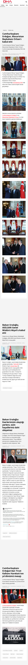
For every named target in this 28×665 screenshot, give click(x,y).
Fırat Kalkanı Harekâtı (7, 650)
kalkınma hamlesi (13, 533)
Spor (7, 5)
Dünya (11, 5)
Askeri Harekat (20, 654)
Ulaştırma (5, 433)
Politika (2, 5)
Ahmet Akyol (13, 366)
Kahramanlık (12, 657)
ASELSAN (10, 338)
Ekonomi (16, 5)
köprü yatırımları (6, 536)
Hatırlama (20, 657)
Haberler (5, 30)
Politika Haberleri (11, 30)
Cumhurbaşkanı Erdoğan (9, 115)
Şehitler (15, 650)
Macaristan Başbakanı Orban (10, 117)
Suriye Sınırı (5, 657)
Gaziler (21, 650)
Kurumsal (22, 5)
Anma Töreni (6, 654)
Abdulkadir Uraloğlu (7, 388)
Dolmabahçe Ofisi (18, 49)
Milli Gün (12, 654)
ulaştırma (5, 533)
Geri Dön (4, 8)
